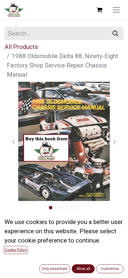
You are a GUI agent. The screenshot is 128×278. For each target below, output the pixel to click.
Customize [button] (110, 269)
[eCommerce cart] (99, 10)
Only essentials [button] (55, 269)
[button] (13, 141)
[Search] (115, 33)
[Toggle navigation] (116, 9)
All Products (21, 46)
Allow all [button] (83, 269)
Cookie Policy (16, 250)
